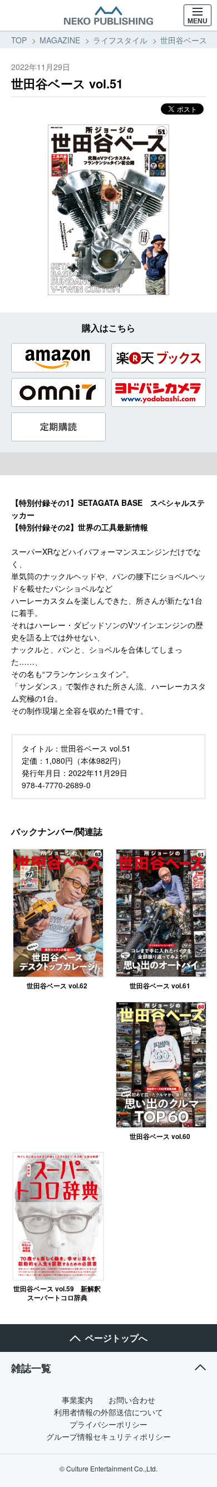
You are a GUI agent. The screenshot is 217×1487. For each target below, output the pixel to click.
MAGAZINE (60, 40)
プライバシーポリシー (108, 1424)
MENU (198, 21)
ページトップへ (116, 1337)
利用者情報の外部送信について (108, 1412)
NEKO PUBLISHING (108, 15)
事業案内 (77, 1399)
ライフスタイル (120, 40)
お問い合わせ (131, 1399)
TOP (19, 40)
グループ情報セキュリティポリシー (108, 1436)
